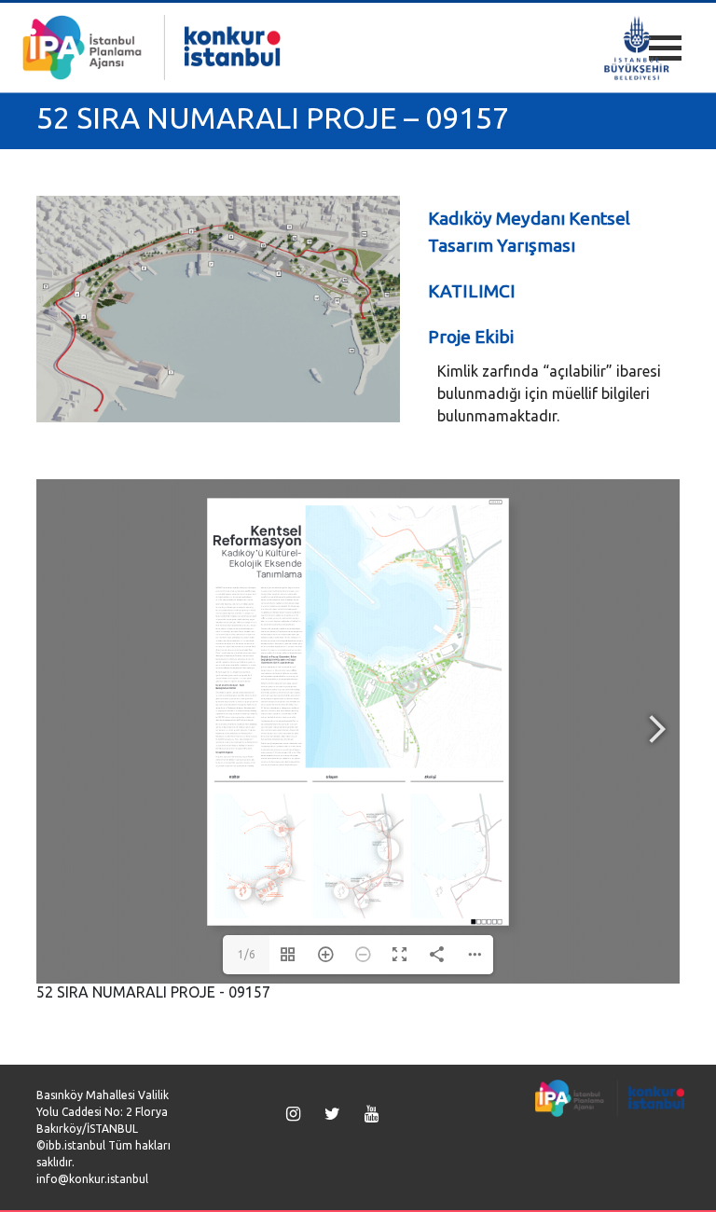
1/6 (246, 954)
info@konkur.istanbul (92, 1179)
